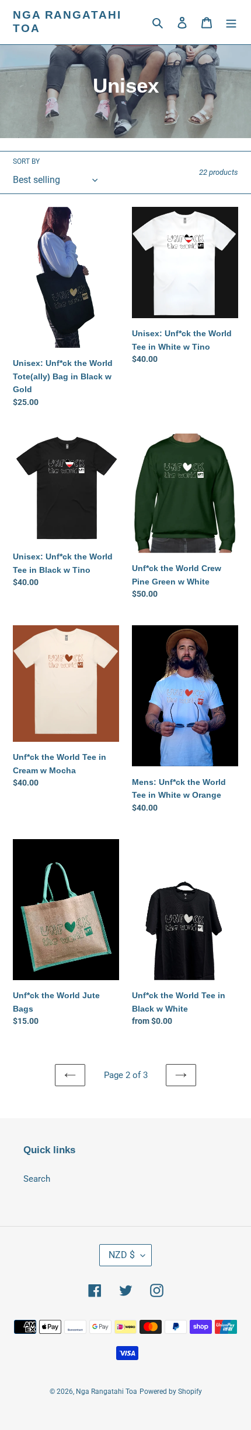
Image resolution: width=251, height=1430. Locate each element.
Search (36, 1179)
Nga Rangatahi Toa (67, 21)
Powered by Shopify (171, 1391)
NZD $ (122, 1254)
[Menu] (231, 22)
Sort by (26, 161)
